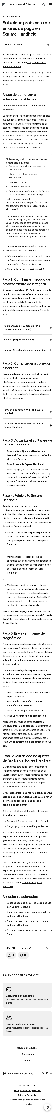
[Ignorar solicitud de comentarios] (47, 948)
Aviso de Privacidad (27, 1095)
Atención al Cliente (22, 4)
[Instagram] (51, 1073)
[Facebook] (47, 1073)
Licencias (27, 1104)
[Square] (3, 4)
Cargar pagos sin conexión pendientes (27, 826)
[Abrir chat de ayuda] (47, 1107)
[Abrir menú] (50, 4)
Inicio (5, 16)
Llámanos (26, 1060)
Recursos (26, 1054)
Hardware (15, 16)
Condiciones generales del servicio (27, 1100)
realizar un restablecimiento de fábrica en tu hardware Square (26, 874)
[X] (43, 1073)
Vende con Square (26, 1048)
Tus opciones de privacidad (27, 1090)
